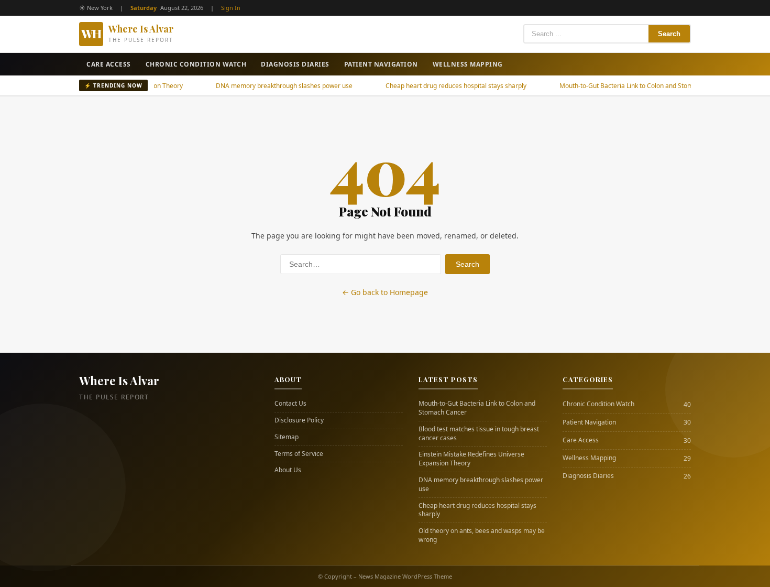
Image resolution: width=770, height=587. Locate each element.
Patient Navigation (381, 64)
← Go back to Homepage (385, 292)
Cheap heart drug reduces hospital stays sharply (436, 85)
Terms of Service (298, 454)
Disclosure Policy (299, 420)
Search (669, 34)
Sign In (230, 8)
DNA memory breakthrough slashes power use (264, 85)
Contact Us (290, 403)
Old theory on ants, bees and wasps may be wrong (482, 535)
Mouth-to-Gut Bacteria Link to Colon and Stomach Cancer (623, 85)
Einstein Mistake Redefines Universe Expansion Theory (471, 459)
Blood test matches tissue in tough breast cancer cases (479, 433)
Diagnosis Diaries (295, 64)
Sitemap (286, 437)
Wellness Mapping (468, 64)
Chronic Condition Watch (196, 64)
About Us (287, 470)
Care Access (108, 64)
